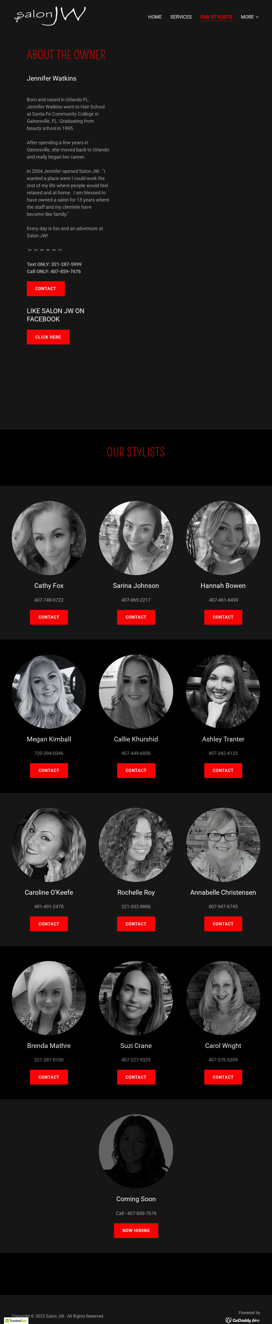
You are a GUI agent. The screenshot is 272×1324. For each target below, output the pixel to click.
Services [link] (181, 17)
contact (49, 770)
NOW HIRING (136, 1230)
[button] (250, 17)
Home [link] (155, 17)
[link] (50, 16)
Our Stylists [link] (216, 17)
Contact (45, 288)
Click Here (48, 337)
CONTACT (136, 617)
